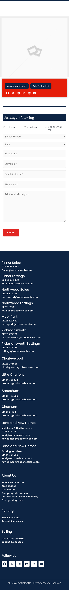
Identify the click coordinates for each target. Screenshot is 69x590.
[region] (34, 562)
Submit (11, 232)
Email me (32, 127)
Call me (10, 127)
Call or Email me (55, 128)
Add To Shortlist (41, 86)
